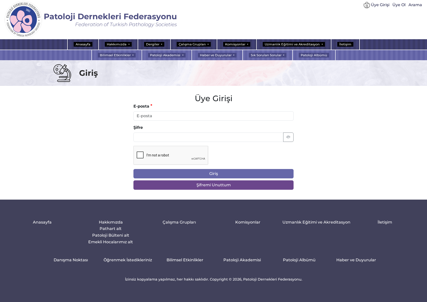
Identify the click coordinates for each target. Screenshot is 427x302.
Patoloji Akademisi (242, 260)
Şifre (138, 127)
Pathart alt (111, 228)
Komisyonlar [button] (235, 44)
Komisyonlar (247, 222)
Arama (415, 4)
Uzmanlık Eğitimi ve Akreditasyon (316, 222)
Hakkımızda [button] (117, 44)
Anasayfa (83, 44)
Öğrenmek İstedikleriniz (128, 260)
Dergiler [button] (153, 44)
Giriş (213, 173)
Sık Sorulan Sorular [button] (266, 55)
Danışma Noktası (71, 260)
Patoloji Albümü (314, 55)
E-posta (141, 106)
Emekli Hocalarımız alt (110, 241)
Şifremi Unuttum (213, 185)
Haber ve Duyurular (356, 260)
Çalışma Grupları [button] (193, 44)
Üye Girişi (379, 4)
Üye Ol (399, 4)
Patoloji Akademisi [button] (165, 55)
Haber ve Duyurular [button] (216, 55)
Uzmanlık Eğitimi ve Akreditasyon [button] (292, 44)
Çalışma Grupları (179, 222)
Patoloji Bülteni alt (110, 235)
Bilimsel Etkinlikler (185, 260)
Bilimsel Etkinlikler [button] (115, 55)
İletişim (345, 44)
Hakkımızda (111, 222)
